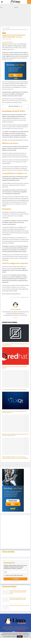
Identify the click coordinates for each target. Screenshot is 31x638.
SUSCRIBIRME (15, 579)
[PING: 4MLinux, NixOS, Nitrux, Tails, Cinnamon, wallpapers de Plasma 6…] (5, 599)
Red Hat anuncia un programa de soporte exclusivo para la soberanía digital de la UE (15, 434)
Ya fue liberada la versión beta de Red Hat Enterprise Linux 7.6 (14, 367)
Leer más (26, 636)
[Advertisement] (15, 531)
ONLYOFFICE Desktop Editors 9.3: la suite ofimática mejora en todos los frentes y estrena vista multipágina (15, 457)
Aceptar (20, 636)
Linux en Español (15, 309)
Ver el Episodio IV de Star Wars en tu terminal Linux (14, 389)
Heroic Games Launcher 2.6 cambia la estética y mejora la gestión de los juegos (18, 592)
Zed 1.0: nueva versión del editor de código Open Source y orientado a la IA (15, 344)
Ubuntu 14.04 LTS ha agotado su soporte (19, 605)
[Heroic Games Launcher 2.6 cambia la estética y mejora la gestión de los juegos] (5, 592)
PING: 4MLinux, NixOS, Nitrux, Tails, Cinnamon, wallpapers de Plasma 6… (18, 598)
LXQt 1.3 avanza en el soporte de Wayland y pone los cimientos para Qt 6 (14, 411)
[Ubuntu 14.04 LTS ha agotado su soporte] (5, 607)
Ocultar (20, 106)
